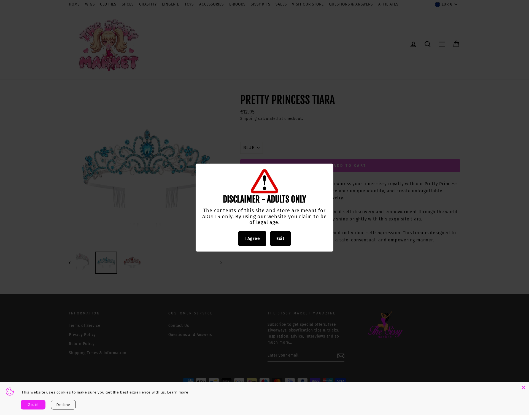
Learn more (177, 392)
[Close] (523, 387)
